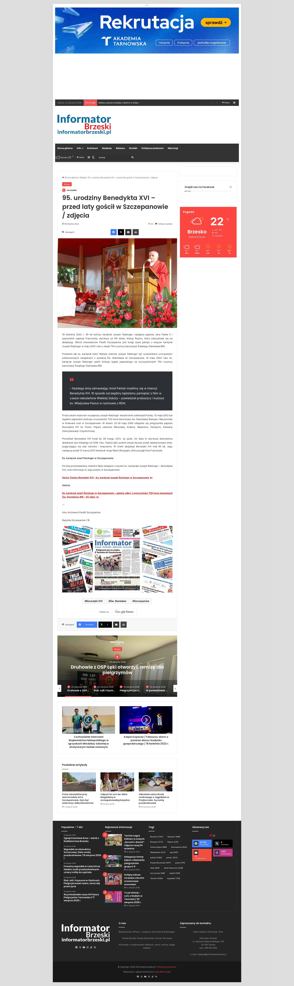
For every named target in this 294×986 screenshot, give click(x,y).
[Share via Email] (128, 232)
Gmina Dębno (158, 847)
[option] (117, 666)
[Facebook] (114, 232)
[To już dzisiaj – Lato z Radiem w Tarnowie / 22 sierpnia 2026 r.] (113, 897)
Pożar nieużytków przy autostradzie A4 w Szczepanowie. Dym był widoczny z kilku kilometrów (77, 799)
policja (156, 857)
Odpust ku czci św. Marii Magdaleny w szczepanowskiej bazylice (115, 797)
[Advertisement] (147, 76)
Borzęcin (174, 837)
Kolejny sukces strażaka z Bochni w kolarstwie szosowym (134, 879)
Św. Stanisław (118, 601)
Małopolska (157, 852)
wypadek (173, 878)
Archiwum (92, 148)
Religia (83, 177)
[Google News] (124, 612)
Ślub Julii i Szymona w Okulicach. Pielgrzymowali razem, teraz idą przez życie (117, 670)
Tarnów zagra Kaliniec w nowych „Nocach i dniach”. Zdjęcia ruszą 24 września (134, 842)
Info (79, 148)
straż (155, 868)
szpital (174, 873)
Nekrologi (173, 148)
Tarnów (156, 878)
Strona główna (65, 148)
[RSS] (95, 947)
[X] (121, 232)
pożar (180, 863)
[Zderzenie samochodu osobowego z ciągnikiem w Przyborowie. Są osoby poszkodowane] (155, 781)
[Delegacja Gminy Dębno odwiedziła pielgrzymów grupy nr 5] (113, 861)
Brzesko (156, 842)
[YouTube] (84, 947)
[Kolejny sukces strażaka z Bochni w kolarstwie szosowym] (113, 879)
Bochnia (156, 837)
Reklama (120, 148)
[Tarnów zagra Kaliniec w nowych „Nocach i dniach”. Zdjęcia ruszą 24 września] (113, 840)
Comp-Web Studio (162, 972)
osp (174, 852)
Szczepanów (141, 601)
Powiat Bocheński (160, 863)
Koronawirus (179, 847)
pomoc (171, 857)
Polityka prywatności (152, 148)
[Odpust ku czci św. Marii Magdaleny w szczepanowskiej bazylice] (117, 781)
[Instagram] (87, 947)
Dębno (172, 842)
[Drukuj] (136, 232)
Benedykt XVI (94, 601)
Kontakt (133, 148)
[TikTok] (91, 947)
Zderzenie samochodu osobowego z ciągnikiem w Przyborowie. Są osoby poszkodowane (154, 799)
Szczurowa (157, 873)
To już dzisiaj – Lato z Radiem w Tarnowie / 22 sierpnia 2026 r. (128, 102)
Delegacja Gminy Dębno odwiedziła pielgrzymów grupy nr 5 (134, 861)
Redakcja (107, 148)
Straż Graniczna (173, 868)
